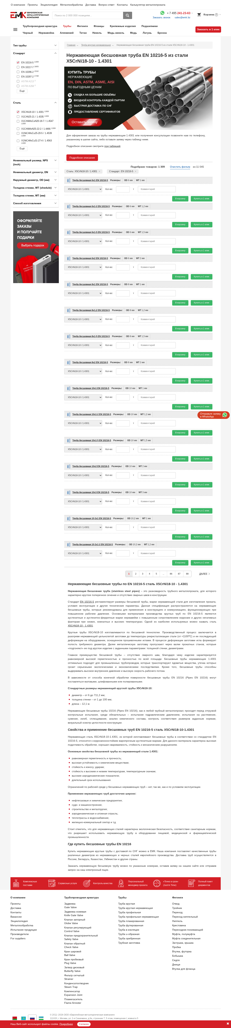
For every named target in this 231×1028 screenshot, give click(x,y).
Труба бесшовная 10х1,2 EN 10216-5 (91, 414)
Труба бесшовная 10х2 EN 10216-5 (90, 466)
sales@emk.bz (182, 17)
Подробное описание (82, 157)
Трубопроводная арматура (40, 26)
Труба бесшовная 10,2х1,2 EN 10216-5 (92, 544)
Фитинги (82, 26)
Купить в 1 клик (201, 198)
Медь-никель (116, 32)
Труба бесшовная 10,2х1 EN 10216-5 (91, 518)
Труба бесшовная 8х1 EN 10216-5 (90, 284)
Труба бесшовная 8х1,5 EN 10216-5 (91, 336)
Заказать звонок (161, 17)
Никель (97, 32)
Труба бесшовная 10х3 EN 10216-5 (90, 492)
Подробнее (66, 1024)
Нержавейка (46, 32)
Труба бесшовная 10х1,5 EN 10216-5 (91, 440)
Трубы (67, 26)
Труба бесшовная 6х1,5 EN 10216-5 (91, 232)
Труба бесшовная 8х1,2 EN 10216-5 (91, 310)
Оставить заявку (84, 122)
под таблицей (112, 146)
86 (171, 574)
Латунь (147, 32)
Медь (133, 32)
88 (187, 574)
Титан (83, 32)
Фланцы (99, 26)
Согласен (84, 1024)
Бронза (162, 32)
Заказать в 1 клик (208, 29)
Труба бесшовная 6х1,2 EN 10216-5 (91, 206)
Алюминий (67, 32)
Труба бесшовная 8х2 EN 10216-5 (90, 362)
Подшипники (149, 26)
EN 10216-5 (87, 601)
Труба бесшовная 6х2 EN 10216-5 (90, 258)
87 (179, 574)
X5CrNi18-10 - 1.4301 (80, 625)
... (163, 574)
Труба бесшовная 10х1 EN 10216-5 (90, 388)
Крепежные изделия (123, 26)
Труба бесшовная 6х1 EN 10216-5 (90, 180)
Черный (28, 32)
